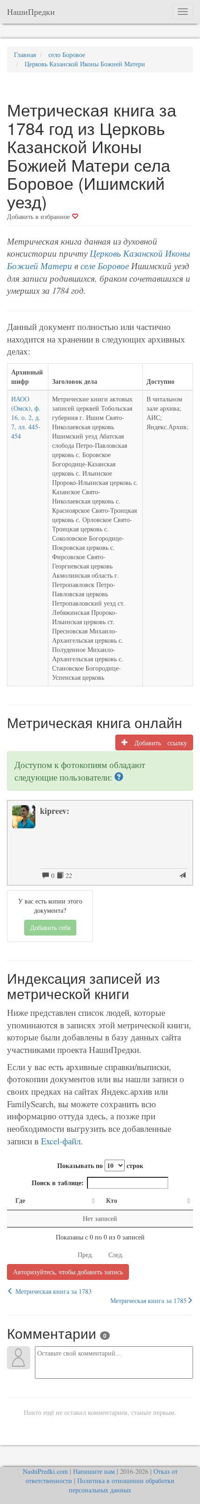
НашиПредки (31, 11)
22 (67, 875)
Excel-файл (60, 1141)
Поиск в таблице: (58, 1183)
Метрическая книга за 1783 (52, 1291)
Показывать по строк (100, 1165)
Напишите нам (94, 1471)
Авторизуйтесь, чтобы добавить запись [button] (68, 1271)
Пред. (85, 1254)
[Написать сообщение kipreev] (182, 875)
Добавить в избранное (39, 216)
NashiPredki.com (45, 1471)
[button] (118, 777)
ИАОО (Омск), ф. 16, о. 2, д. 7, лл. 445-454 (25, 417)
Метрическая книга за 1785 (148, 1300)
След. (116, 1254)
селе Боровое (104, 265)
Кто (111, 1200)
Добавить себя (50, 927)
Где (20, 1200)
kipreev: (54, 811)
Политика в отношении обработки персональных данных (121, 1485)
